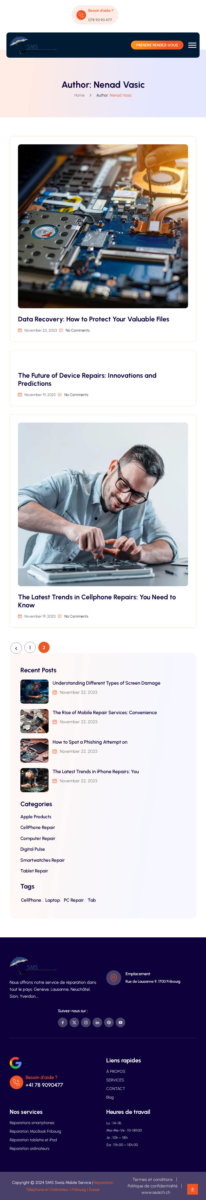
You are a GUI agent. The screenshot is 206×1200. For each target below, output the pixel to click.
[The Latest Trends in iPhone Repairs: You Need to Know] (34, 780)
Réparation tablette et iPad (33, 1139)
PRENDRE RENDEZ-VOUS (157, 45)
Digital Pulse (32, 849)
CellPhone (31, 900)
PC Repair (74, 900)
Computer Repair (37, 838)
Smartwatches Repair (42, 860)
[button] (192, 45)
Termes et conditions (153, 1179)
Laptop (52, 900)
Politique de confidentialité (153, 1185)
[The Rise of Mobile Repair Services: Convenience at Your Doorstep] (34, 721)
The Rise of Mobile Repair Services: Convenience (105, 712)
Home (79, 95)
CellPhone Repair (37, 827)
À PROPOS (115, 1071)
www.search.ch (155, 1192)
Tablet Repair (34, 871)
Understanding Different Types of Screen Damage (106, 683)
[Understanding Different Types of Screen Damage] (34, 692)
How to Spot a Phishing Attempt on (90, 742)
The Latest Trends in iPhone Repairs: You (96, 772)
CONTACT (115, 1088)
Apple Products (35, 816)
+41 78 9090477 (44, 1085)
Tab (92, 900)
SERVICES (115, 1080)
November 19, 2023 (40, 394)
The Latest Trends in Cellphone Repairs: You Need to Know (97, 601)
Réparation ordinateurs (29, 1148)
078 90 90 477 (100, 20)
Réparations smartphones (32, 1122)
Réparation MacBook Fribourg (35, 1131)
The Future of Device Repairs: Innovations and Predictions (87, 379)
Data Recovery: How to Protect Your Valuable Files (93, 319)
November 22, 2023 (40, 330)
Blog (110, 1097)
